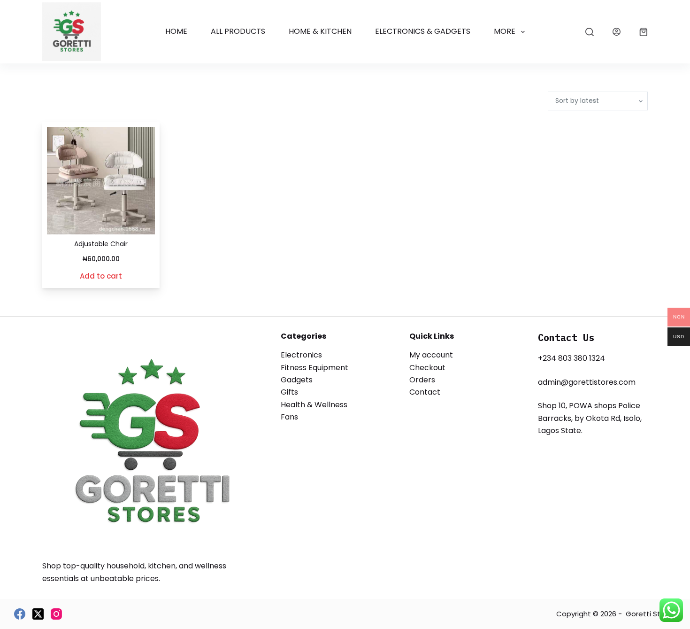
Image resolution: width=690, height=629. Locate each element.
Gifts (289, 392)
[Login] (617, 32)
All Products (238, 31)
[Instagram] (56, 614)
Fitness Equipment (314, 367)
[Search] (589, 32)
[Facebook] (19, 614)
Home (176, 31)
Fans (289, 417)
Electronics (301, 354)
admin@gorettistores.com (587, 382)
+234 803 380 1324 (571, 358)
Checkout (427, 367)
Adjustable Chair (101, 243)
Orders (422, 379)
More (504, 31)
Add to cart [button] (101, 276)
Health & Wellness (314, 404)
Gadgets (297, 379)
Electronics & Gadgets (422, 31)
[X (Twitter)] (38, 614)
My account (431, 354)
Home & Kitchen (320, 31)
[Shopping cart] (643, 32)
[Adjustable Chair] (101, 180)
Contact (424, 392)
